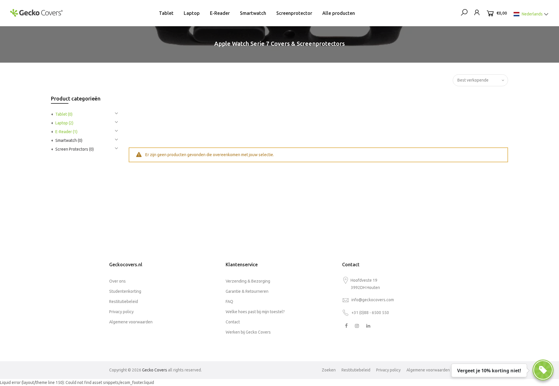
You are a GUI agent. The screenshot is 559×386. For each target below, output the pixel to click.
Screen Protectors (74, 149)
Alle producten (338, 13)
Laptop (192, 13)
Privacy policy (121, 311)
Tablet (166, 13)
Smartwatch (253, 13)
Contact (233, 322)
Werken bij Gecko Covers (248, 332)
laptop (64, 123)
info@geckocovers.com (372, 299)
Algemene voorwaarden (131, 322)
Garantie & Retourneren (247, 291)
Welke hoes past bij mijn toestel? (255, 311)
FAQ (229, 301)
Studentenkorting (125, 291)
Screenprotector (294, 13)
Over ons (117, 281)
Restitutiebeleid (123, 301)
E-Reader (220, 13)
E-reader (66, 131)
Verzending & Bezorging (248, 281)
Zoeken (329, 370)
